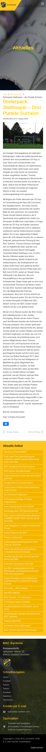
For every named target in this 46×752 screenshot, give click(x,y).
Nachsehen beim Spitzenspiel (17, 626)
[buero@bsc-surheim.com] (5, 712)
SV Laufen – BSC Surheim (15, 588)
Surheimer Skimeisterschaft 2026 (18, 564)
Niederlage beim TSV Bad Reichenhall (21, 511)
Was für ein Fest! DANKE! (15, 452)
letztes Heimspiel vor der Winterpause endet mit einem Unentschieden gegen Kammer (21, 581)
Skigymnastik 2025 (12, 621)
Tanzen (6, 689)
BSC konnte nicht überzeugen (17, 471)
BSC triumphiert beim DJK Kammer (19, 467)
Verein (6, 677)
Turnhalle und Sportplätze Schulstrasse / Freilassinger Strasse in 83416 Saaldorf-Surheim (23, 726)
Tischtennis (8, 700)
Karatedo (7, 692)
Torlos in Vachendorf (13, 537)
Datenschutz (37, 747)
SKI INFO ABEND (12, 593)
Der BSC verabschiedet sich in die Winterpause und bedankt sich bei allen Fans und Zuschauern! (21, 571)
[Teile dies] (6, 424)
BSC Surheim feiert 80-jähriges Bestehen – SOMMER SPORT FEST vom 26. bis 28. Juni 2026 (23, 518)
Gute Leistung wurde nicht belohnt (19, 507)
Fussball (6, 681)
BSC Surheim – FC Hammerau (17, 597)
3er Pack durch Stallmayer (15, 495)
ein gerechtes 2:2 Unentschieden (18, 483)
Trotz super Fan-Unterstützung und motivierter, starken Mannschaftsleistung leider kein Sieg (21, 459)
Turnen (6, 685)
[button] (42, 3)
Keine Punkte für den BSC (15, 533)
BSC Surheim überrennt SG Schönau (20, 630)
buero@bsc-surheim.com (19, 712)
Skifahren (7, 696)
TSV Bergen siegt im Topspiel (17, 602)
